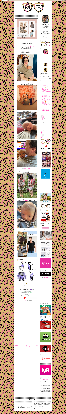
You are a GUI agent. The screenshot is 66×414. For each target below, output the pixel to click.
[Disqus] (26, 313)
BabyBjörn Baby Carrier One (27, 168)
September (43, 117)
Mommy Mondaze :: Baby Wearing (45, 103)
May (42, 121)
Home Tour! (39, 13)
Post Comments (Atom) (28, 346)
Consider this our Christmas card (45, 106)
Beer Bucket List (43, 13)
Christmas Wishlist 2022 (44, 108)
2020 (42, 128)
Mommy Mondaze (30, 301)
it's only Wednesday (44, 107)
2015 (42, 133)
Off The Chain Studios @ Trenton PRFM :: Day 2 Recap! (46, 98)
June (42, 120)
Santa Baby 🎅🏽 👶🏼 (44, 102)
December (43, 84)
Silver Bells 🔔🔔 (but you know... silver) (45, 88)
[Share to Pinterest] (31, 300)
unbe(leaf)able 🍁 (44, 101)
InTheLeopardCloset (28, 290)
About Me (18, 13)
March (42, 123)
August (43, 118)
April (42, 122)
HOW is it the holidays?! (44, 94)
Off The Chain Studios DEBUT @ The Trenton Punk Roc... (46, 104)
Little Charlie (26, 301)
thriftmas (43, 93)
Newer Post (16, 345)
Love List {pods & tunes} (29, 13)
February (43, 124)
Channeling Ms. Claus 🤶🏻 (44, 85)
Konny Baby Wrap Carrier (27, 41)
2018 (42, 130)
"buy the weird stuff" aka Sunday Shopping (45, 110)
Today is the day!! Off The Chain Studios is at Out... (46, 92)
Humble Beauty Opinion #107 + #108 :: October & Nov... (46, 96)
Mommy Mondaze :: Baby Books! (45, 109)
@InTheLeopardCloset (30, 292)
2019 (42, 129)
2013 (42, 135)
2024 (42, 81)
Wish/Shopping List (35, 13)
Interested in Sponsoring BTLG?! (23, 13)
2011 (42, 137)
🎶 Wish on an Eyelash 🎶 (45, 86)
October (43, 116)
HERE (24, 291)
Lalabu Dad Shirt (30, 229)
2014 (42, 134)
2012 (42, 136)
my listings (45, 73)
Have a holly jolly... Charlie (45, 89)
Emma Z (25, 300)
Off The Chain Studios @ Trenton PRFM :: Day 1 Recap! (46, 100)
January (43, 125)
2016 (42, 132)
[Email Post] (27, 300)
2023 (42, 82)
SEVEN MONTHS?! (44, 90)
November (43, 115)
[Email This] (28, 300)
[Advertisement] (45, 290)
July (42, 119)
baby (24, 301)
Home (15, 13)
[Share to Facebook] (30, 300)
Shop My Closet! (47, 13)
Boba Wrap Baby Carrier (27, 40)
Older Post (37, 345)
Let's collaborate (46, 227)
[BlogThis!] (29, 300)
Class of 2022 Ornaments (44, 95)
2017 (42, 131)
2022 (42, 83)
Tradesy (32, 290)
